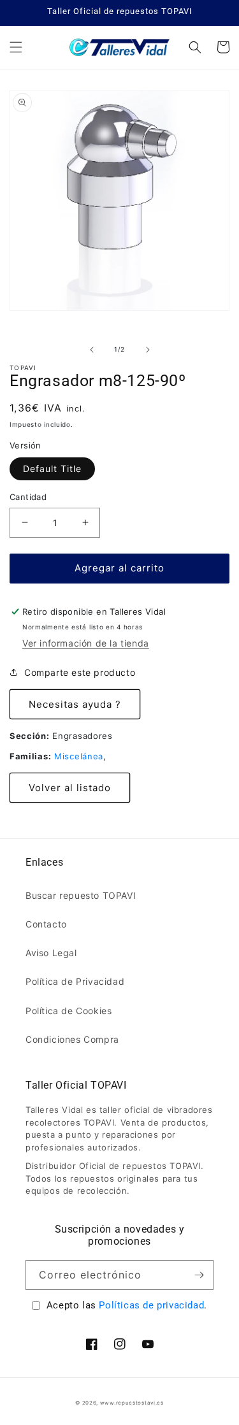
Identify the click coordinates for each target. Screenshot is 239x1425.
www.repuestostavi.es (132, 1403)
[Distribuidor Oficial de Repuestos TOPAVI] (119, 47)
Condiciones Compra (72, 1039)
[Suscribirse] (199, 1275)
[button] (16, 47)
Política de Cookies (68, 1010)
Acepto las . (127, 1305)
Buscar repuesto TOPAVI (80, 895)
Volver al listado (70, 788)
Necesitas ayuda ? (75, 704)
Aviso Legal (51, 952)
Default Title (52, 468)
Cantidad (28, 497)
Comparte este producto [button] (79, 672)
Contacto (46, 924)
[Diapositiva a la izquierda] (92, 350)
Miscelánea (78, 756)
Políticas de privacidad (151, 1305)
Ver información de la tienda (85, 643)
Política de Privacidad (74, 981)
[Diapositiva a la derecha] (148, 350)
